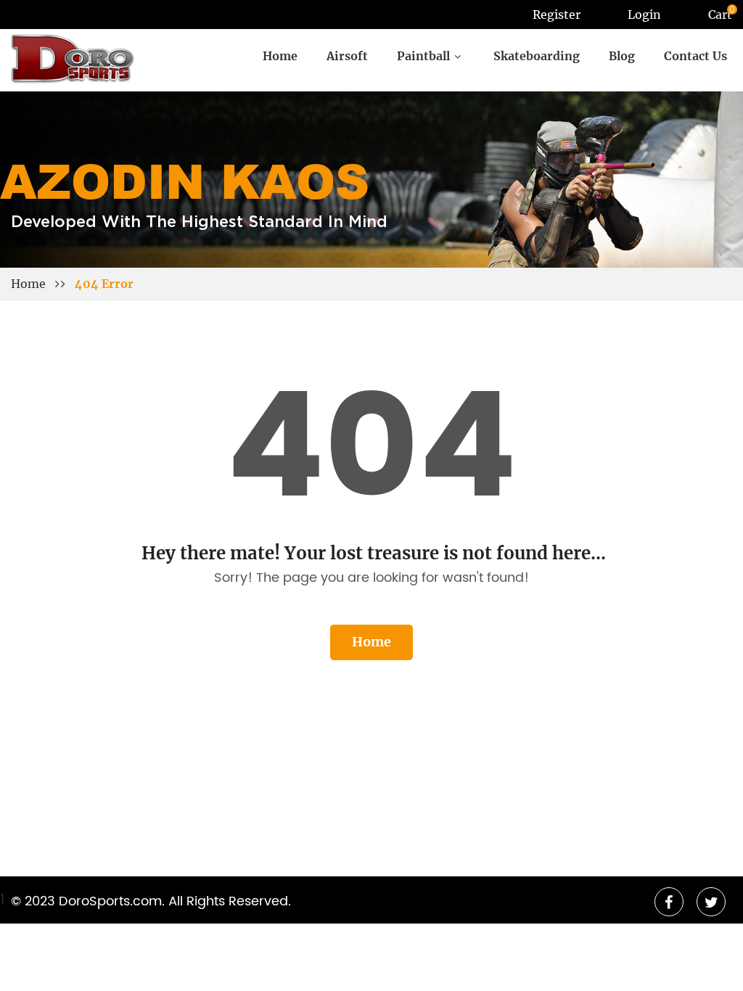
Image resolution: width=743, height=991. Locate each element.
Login (644, 14)
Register (556, 14)
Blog (622, 56)
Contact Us (695, 56)
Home (280, 56)
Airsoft (347, 56)
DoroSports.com (110, 901)
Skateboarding (536, 56)
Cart (720, 14)
